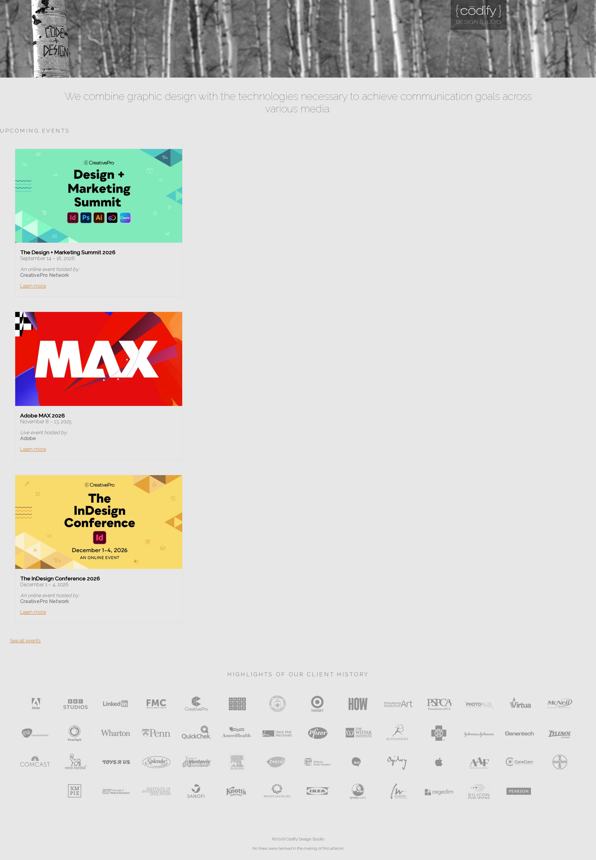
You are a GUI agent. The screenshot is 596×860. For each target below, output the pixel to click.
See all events (25, 641)
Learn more (33, 286)
